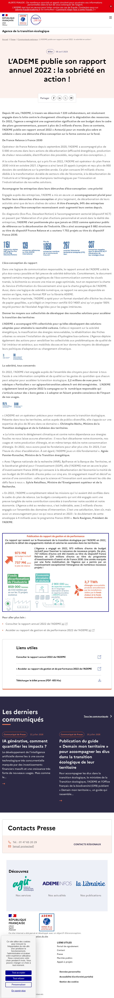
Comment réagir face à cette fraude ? (75, 9)
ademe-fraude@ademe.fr (27, 9)
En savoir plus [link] (19, 991)
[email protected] (23, 846)
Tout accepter (18, 972)
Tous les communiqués (96, 716)
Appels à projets (64, 961)
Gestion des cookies (69, 981)
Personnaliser (18, 984)
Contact (61, 950)
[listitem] (58, 659)
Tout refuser (18, 978)
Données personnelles (70, 971)
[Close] (111, 6)
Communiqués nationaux (28, 39)
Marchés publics (64, 957)
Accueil (5, 39)
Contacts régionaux (87, 844)
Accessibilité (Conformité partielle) (76, 976)
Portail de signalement (67, 946)
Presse (13, 39)
